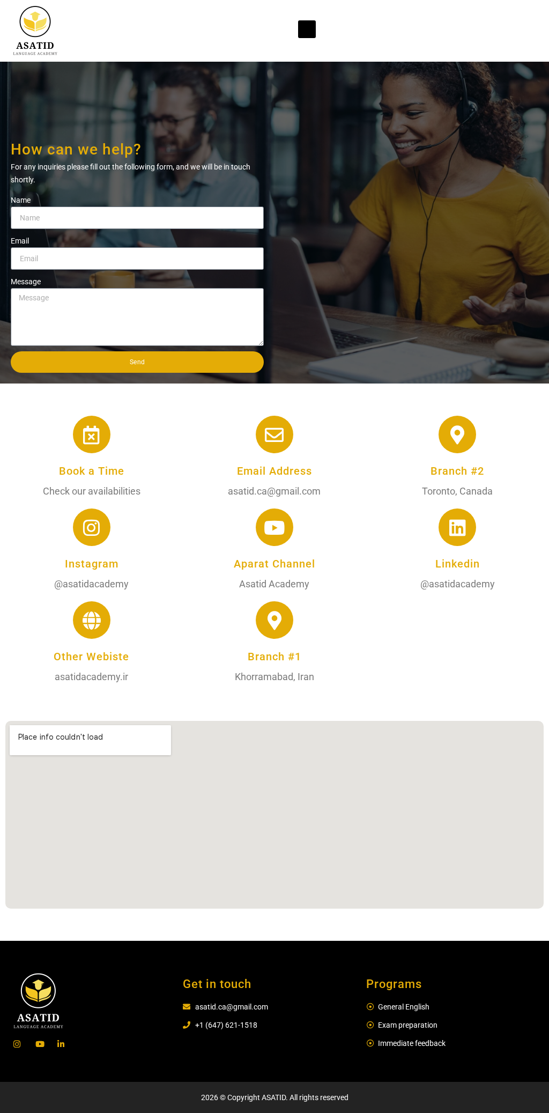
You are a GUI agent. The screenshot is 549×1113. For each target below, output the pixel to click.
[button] (307, 29)
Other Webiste (91, 656)
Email (20, 241)
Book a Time (91, 471)
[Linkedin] (457, 527)
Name (21, 200)
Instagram (91, 563)
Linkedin (457, 563)
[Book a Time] (91, 434)
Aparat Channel (274, 563)
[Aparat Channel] (274, 527)
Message (26, 281)
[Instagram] (91, 527)
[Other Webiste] (91, 620)
